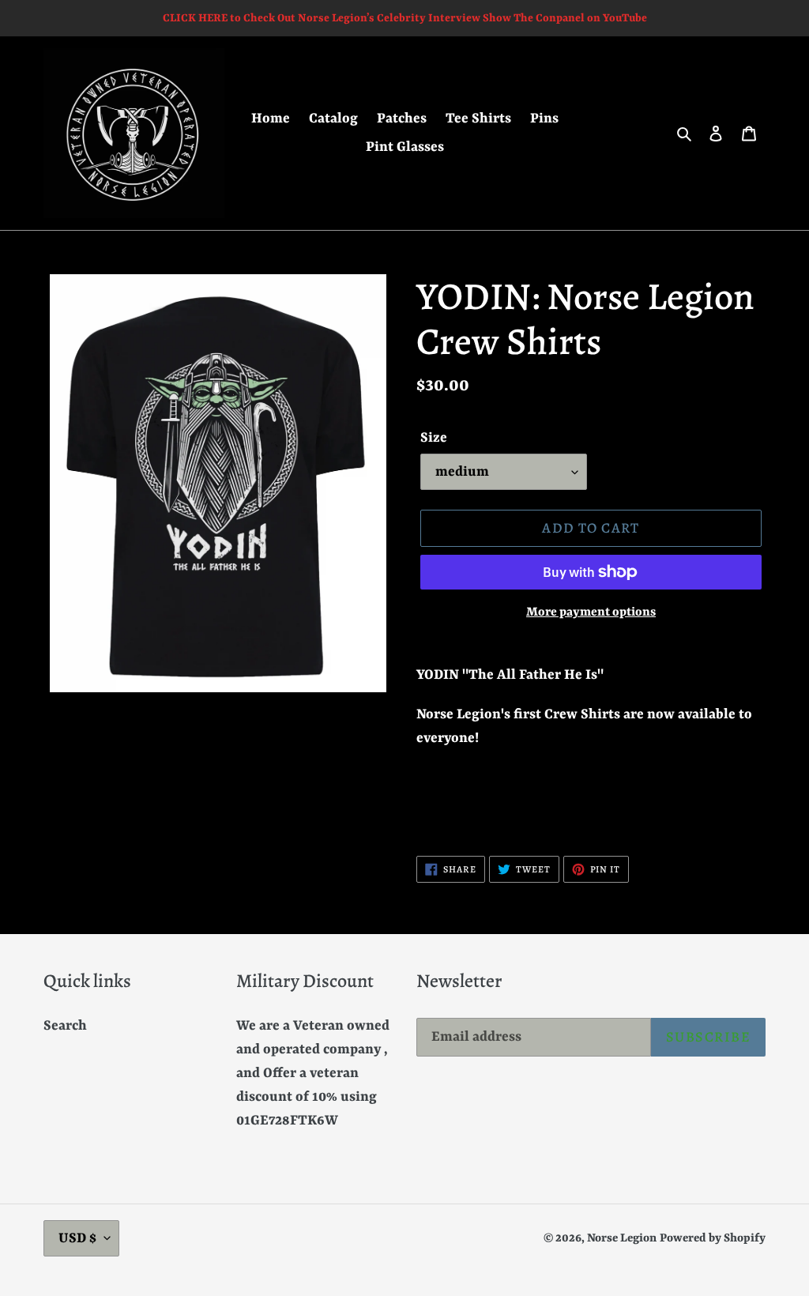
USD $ (77, 1238)
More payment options (591, 612)
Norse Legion (622, 1238)
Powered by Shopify (713, 1238)
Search (65, 1026)
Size (433, 438)
